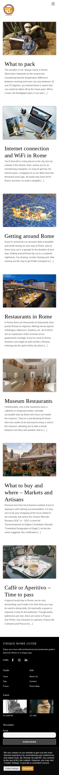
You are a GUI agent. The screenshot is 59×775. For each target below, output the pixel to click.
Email (5, 730)
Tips (5, 681)
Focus (6, 686)
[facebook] (13, 660)
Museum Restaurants (28, 401)
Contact (33, 681)
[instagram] (19, 660)
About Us (34, 676)
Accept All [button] (27, 768)
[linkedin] (26, 660)
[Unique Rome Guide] (8, 15)
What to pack (20, 64)
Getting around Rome (29, 236)
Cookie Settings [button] (11, 768)
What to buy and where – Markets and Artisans (29, 492)
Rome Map (35, 686)
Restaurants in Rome (28, 316)
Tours (5, 676)
